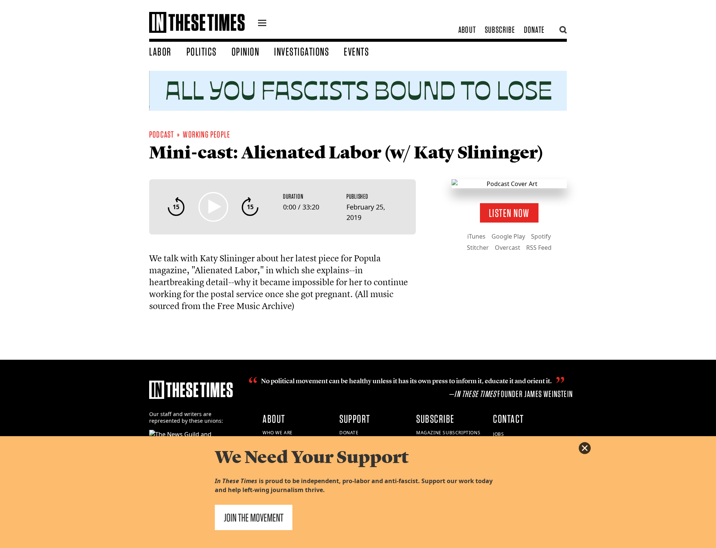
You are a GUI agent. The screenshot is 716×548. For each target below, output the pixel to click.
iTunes (476, 236)
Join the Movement (253, 517)
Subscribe (500, 29)
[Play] (213, 207)
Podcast (161, 134)
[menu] (262, 24)
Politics (201, 51)
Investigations (301, 51)
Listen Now (509, 213)
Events (356, 51)
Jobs (498, 434)
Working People (206, 134)
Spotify (541, 236)
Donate (534, 29)
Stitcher (478, 247)
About (467, 29)
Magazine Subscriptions (448, 432)
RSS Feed (539, 247)
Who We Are (278, 432)
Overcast (507, 247)
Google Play (508, 236)
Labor (160, 51)
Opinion (246, 51)
